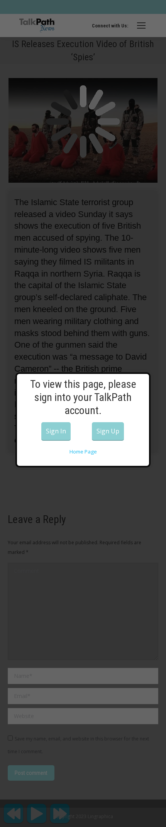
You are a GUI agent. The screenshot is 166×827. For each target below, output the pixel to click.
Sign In (56, 431)
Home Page (83, 451)
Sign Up (108, 431)
